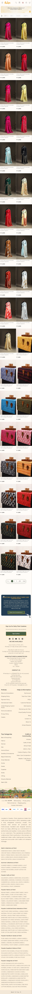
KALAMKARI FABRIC (12, 901)
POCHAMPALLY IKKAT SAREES (9, 945)
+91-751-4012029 (10, 683)
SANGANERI (4, 880)
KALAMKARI (4, 878)
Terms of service (11, 803)
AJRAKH (11, 878)
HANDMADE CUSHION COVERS (15, 972)
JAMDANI (11, 880)
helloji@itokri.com (22, 685)
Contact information (16, 805)
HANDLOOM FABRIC (20, 899)
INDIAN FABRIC (5, 892)
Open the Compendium (16, 612)
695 (20, 581)
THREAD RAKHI (10, 855)
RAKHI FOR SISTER (6, 859)
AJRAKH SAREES (21, 938)
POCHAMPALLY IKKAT (7, 886)
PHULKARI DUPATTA (7, 953)
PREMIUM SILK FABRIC (13, 903)
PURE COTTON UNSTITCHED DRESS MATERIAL (14, 932)
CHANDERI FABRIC (17, 896)
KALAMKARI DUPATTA (7, 955)
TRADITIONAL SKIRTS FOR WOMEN (11, 984)
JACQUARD (25, 878)
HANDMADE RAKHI (6, 851)
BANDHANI (18, 878)
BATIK (21, 882)
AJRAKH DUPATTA (20, 955)
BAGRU (13, 884)
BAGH (18, 884)
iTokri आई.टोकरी (8, 800)
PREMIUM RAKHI (16, 853)
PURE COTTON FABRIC (16, 894)
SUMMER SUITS (16, 867)
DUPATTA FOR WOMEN (7, 951)
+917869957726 (15, 673)
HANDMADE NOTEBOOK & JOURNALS (11, 982)
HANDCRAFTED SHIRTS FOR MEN (10, 974)
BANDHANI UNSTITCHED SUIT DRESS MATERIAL (14, 917)
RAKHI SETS (18, 855)
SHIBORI (26, 882)
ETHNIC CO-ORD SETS (13, 967)
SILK (22, 884)
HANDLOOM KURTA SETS (8, 965)
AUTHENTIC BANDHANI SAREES (10, 940)
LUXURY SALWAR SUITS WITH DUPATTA (12, 963)
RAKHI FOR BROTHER (19, 859)
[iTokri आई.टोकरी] (8, 2)
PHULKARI (25, 880)
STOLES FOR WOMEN (21, 951)
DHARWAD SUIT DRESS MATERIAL (10, 919)
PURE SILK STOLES (19, 957)
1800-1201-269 (14, 676)
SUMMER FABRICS (6, 865)
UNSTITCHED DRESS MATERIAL (9, 911)
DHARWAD (18, 880)
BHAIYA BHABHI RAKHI (20, 857)
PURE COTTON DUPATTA (20, 953)
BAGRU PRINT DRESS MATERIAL (17, 915)
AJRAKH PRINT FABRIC (17, 892)
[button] (2, 2)
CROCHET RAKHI (5, 853)
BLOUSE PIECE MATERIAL (20, 986)
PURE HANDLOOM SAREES (8, 938)
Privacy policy (26, 800)
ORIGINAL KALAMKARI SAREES (15, 942)
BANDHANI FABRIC (12, 905)
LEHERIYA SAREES (24, 945)
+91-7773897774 (16, 680)
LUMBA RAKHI (9, 857)
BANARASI (17, 886)
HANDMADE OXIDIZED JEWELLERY (18, 980)
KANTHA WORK (5, 884)
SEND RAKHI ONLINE (19, 851)
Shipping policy (22, 803)
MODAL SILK (14, 882)
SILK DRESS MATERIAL (18, 928)
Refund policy (17, 800)
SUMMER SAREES (17, 865)
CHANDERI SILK (5, 882)
